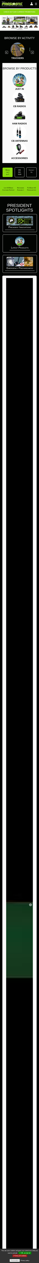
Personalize (15, 1260)
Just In (19, 89)
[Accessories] (19, 149)
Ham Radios (19, 123)
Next (32, 52)
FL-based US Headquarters (31, 189)
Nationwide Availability (20, 189)
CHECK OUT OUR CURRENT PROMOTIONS (19, 12)
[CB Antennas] (19, 132)
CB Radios (19, 106)
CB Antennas (19, 141)
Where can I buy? (7, 172)
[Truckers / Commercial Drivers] (17, 49)
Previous (6, 52)
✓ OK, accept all (24, 1253)
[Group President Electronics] (12, 4)
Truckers (17, 58)
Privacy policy (25, 1260)
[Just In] (19, 80)
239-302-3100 (19, 172)
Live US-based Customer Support (8, 189)
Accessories (19, 158)
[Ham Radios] (19, 115)
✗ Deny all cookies (19, 1256)
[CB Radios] (19, 97)
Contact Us (31, 171)
